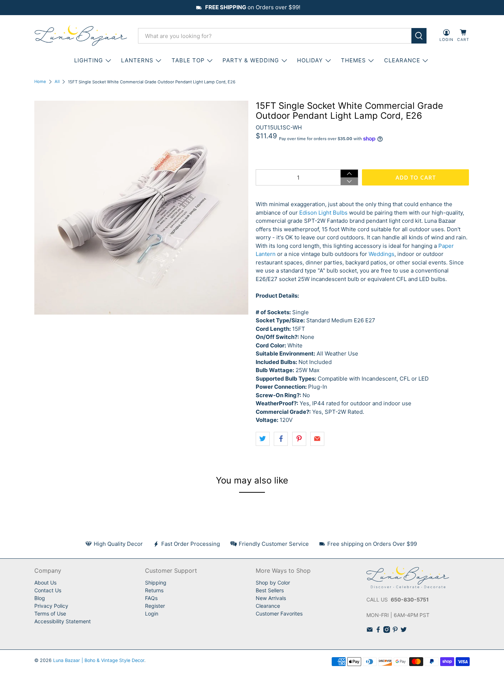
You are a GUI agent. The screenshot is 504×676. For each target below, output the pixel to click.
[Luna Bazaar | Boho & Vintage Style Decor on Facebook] (378, 631)
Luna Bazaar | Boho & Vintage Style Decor (98, 660)
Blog (39, 598)
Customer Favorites (279, 613)
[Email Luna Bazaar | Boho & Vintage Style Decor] (369, 631)
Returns (154, 590)
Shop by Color (273, 582)
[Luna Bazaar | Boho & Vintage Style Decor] (81, 35)
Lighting (88, 60)
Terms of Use (50, 613)
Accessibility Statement (62, 621)
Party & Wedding (250, 60)
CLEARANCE (402, 60)
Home (40, 82)
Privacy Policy (51, 606)
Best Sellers (270, 590)
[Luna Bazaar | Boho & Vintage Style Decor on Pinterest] (395, 631)
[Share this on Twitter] (263, 439)
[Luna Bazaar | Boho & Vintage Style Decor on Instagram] (386, 631)
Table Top (188, 60)
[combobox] (274, 36)
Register (155, 606)
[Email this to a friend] (317, 439)
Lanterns (137, 60)
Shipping (155, 582)
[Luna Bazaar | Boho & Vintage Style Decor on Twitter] (403, 631)
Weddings (381, 253)
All (57, 82)
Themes (353, 60)
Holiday (310, 60)
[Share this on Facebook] (281, 439)
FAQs (151, 598)
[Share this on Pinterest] (299, 439)
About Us (45, 582)
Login (151, 613)
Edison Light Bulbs (323, 212)
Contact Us (47, 590)
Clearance (268, 606)
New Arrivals (271, 598)
